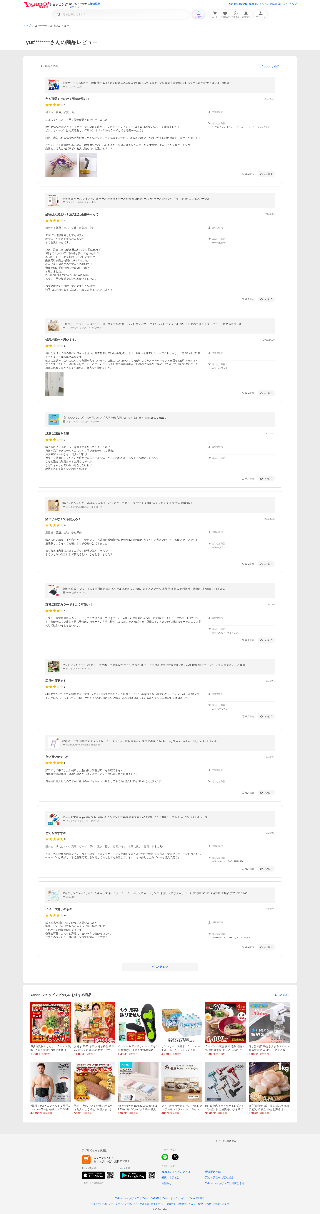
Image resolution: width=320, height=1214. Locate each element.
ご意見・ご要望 (221, 1204)
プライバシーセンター (127, 1204)
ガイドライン (157, 1204)
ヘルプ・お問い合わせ (200, 1204)
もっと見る (281, 994)
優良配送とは (213, 1171)
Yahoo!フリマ (197, 1198)
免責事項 (171, 1204)
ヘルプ (293, 3)
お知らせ (166, 1183)
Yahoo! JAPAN (238, 3)
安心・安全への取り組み (219, 1177)
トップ (27, 25)
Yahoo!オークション (174, 1198)
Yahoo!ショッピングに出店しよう (268, 3)
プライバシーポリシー (102, 1204)
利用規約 (144, 1204)
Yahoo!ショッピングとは (175, 1171)
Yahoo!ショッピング (127, 1198)
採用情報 (182, 1204)
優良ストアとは (170, 1177)
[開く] (61, 165)
